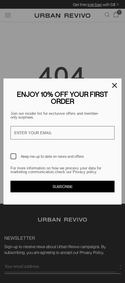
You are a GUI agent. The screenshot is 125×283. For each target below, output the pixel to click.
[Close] (115, 85)
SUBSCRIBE (63, 186)
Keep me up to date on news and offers (52, 156)
